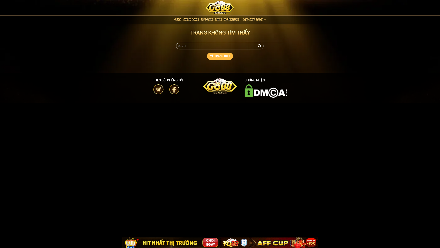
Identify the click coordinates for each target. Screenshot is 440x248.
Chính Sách (191, 19)
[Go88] (220, 7)
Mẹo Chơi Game (253, 19)
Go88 (178, 19)
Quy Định (207, 19)
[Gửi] (259, 46)
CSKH (218, 19)
